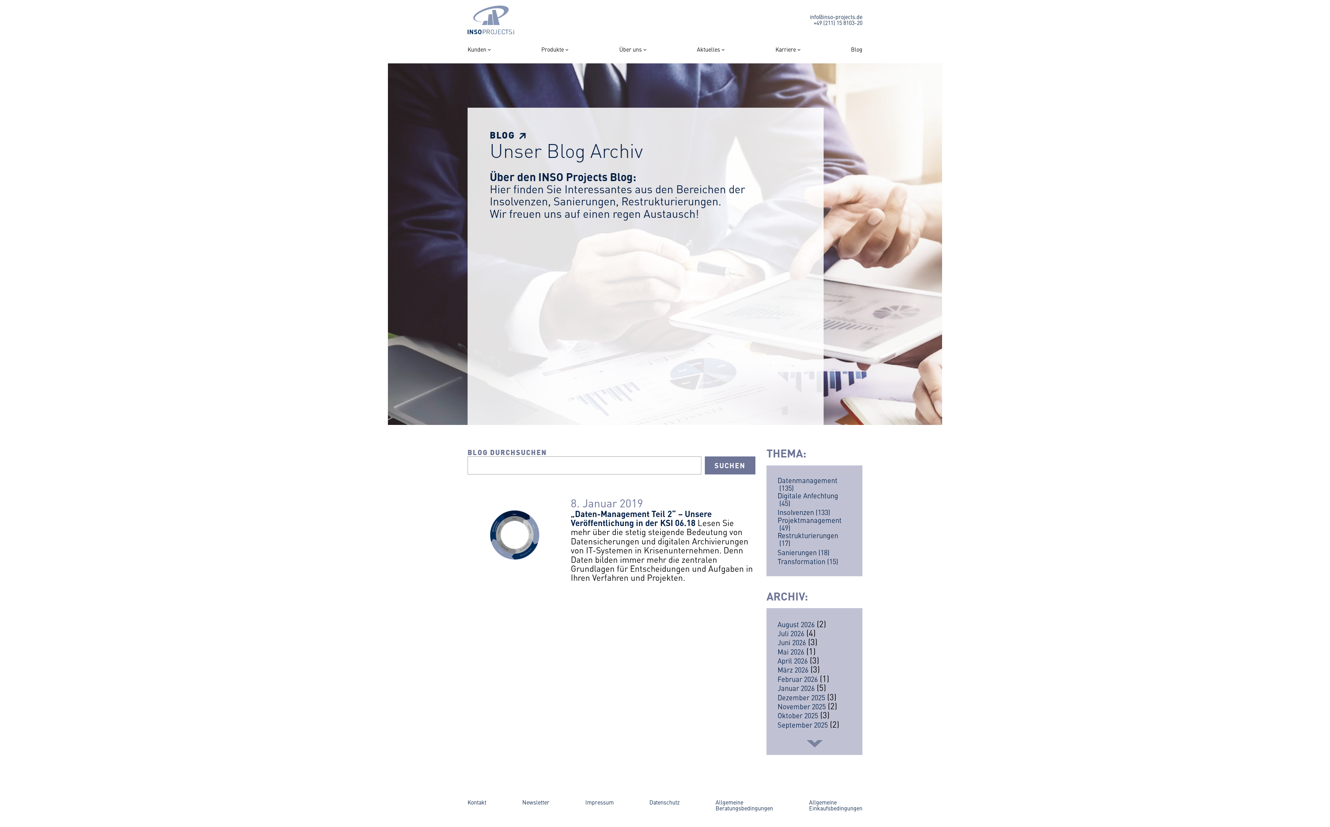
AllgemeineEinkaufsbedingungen (835, 805)
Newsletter (535, 802)
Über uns (630, 49)
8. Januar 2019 (607, 502)
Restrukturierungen (808, 539)
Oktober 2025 (798, 715)
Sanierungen (804, 552)
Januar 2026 (796, 688)
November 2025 (802, 706)
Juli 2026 (791, 633)
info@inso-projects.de (836, 16)
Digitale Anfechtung (808, 499)
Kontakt (477, 802)
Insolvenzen (804, 512)
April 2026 (793, 660)
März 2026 (793, 669)
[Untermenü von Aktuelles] (723, 49)
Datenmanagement (807, 484)
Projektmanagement (810, 524)
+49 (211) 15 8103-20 (838, 22)
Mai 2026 (791, 651)
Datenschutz (664, 802)
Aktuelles (708, 49)
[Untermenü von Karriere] (799, 49)
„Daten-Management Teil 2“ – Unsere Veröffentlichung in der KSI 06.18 (641, 518)
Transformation (808, 561)
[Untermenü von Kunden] (489, 49)
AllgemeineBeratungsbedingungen (744, 805)
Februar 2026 (798, 679)
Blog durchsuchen (507, 452)
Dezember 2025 (801, 697)
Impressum (599, 802)
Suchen (730, 465)
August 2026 (796, 624)
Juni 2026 (792, 642)
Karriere (785, 49)
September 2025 (803, 724)
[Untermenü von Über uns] (645, 49)
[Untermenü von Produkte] (567, 49)
